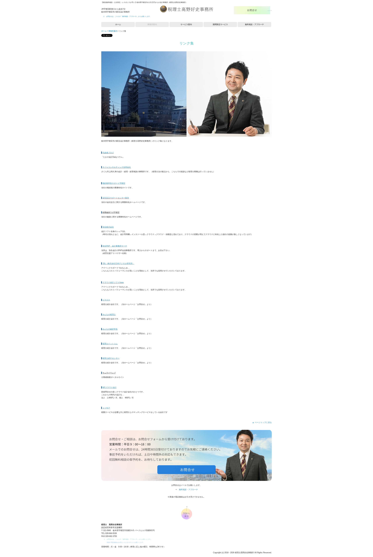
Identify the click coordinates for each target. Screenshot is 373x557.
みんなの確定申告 (110, 329)
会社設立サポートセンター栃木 (115, 198)
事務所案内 (152, 24)
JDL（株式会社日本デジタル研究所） (118, 263)
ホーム (118, 24)
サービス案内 (186, 24)
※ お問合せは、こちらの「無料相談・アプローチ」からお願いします (126, 16)
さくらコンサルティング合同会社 (116, 167)
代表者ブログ (108, 153)
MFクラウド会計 (109, 387)
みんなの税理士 (109, 314)
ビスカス (106, 300)
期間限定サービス (220, 24)
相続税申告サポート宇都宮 (113, 183)
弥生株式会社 (108, 227)
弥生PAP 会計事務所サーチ (114, 246)
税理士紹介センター (110, 358)
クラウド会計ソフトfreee (113, 282)
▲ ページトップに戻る (262, 422)
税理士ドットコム (110, 344)
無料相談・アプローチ (254, 24)
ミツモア (106, 408)
